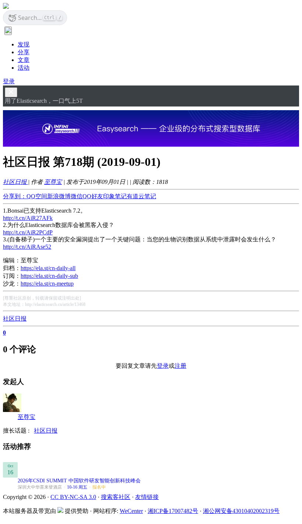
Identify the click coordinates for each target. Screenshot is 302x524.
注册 (180, 366)
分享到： (15, 196)
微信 (76, 196)
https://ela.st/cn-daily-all (48, 268)
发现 (23, 44)
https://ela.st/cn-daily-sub (49, 276)
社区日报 (15, 182)
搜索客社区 (115, 497)
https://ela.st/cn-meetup (47, 283)
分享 (23, 52)
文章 (23, 60)
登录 (9, 81)
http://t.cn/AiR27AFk (28, 218)
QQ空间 (37, 196)
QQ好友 (92, 196)
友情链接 (147, 497)
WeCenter (131, 511)
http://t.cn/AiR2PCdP (28, 232)
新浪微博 (59, 196)
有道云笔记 (141, 196)
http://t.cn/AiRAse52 (27, 247)
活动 (23, 67)
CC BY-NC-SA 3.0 (73, 497)
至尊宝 (53, 182)
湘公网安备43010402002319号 (241, 511)
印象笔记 (115, 196)
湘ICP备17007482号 (173, 511)
